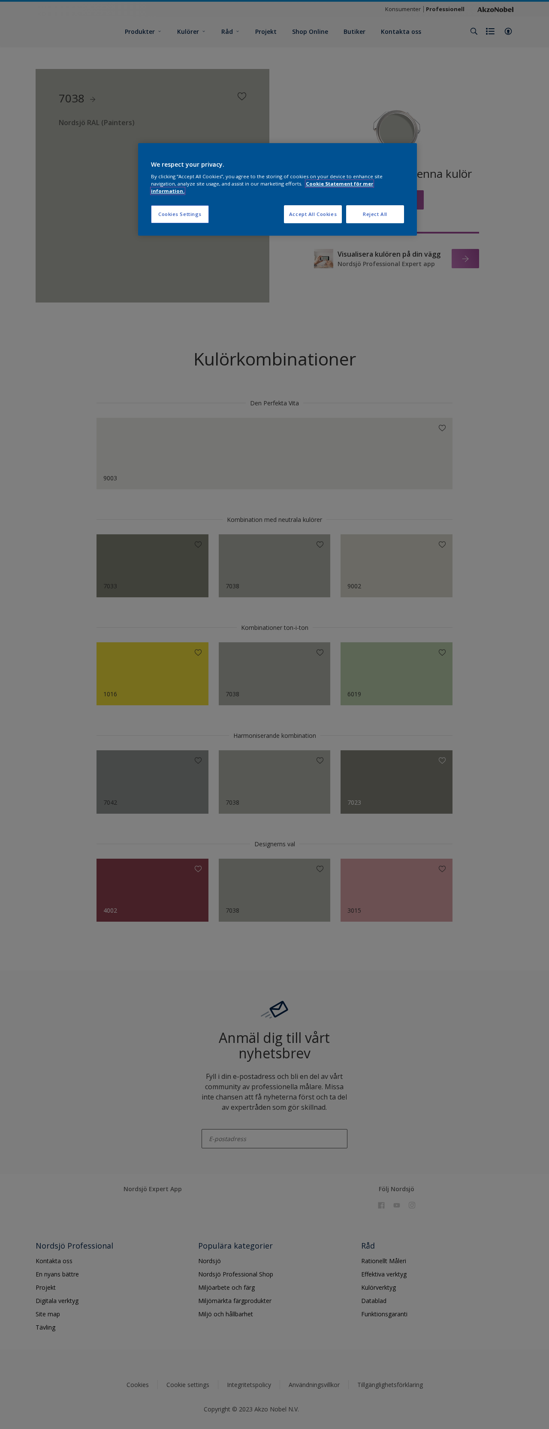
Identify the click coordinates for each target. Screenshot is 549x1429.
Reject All (375, 214)
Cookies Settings (180, 214)
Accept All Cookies (313, 214)
